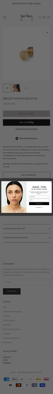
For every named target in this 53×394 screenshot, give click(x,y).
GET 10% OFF (39, 203)
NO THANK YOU (39, 207)
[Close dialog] (50, 182)
